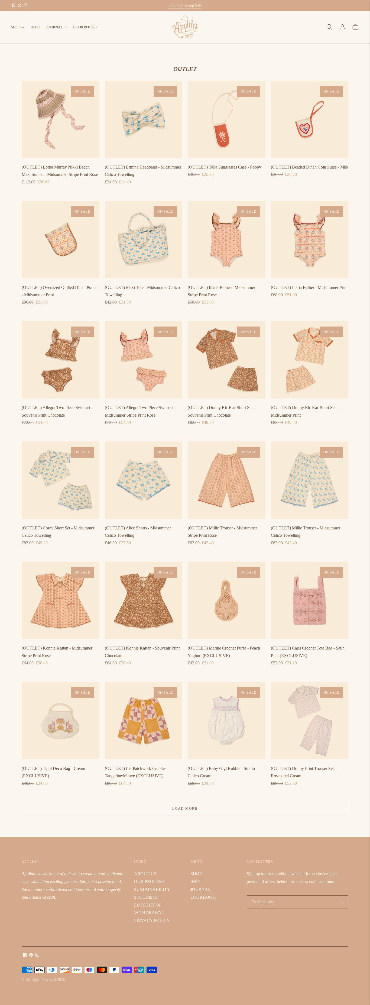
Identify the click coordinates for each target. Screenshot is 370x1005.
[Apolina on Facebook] (13, 5)
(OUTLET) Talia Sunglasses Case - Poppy (224, 167)
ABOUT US (145, 873)
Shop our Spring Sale (185, 5)
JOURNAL (54, 27)
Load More (185, 808)
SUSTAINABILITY (152, 889)
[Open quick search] (329, 27)
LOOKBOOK (83, 27)
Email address (263, 896)
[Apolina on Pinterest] (19, 5)
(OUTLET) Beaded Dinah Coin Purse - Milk (309, 167)
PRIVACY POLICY (152, 920)
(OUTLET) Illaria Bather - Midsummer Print (309, 287)
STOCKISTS (146, 897)
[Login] (342, 27)
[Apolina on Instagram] (25, 5)
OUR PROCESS (149, 881)
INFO (35, 27)
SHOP (16, 27)
